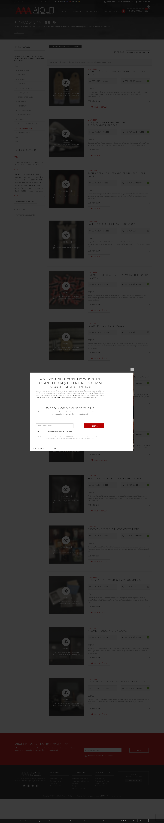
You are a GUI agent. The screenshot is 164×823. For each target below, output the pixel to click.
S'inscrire (94, 426)
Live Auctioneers (56, 397)
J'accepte (143, 821)
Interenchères (76, 395)
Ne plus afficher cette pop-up (45, 448)
